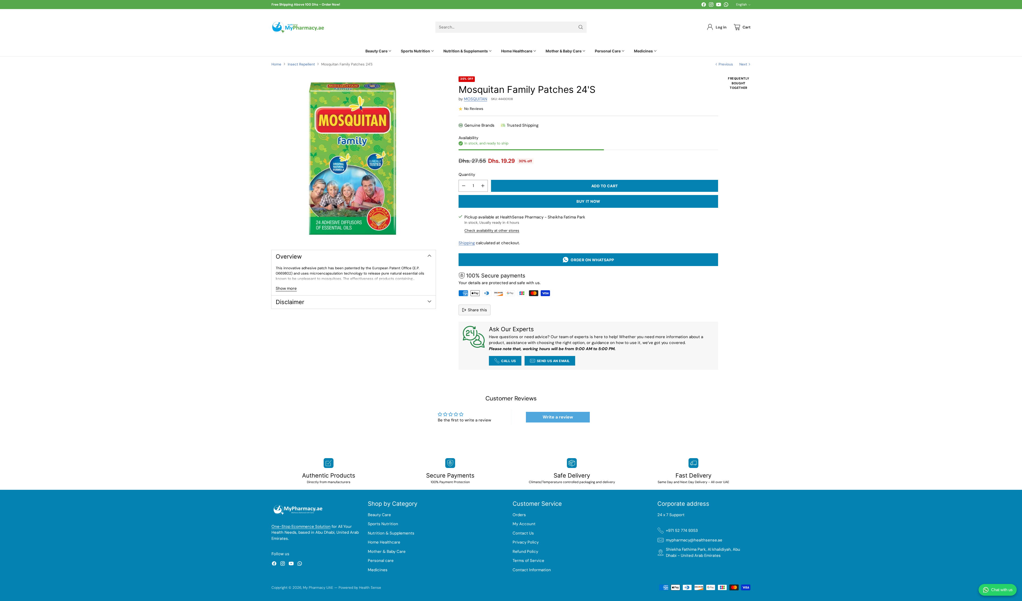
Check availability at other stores (491, 230)
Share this (477, 310)
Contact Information (532, 570)
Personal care (381, 560)
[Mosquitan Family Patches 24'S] (353, 158)
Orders (519, 514)
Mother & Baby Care (387, 551)
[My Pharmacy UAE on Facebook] (703, 5)
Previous (726, 64)
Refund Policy (525, 551)
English (741, 4)
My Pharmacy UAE (318, 587)
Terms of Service (528, 560)
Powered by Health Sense (360, 587)
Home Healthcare (384, 542)
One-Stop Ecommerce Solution (301, 526)
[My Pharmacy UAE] (298, 27)
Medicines (378, 570)
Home (276, 64)
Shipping (467, 243)
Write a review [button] (558, 417)
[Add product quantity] (483, 186)
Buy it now (588, 201)
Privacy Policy (526, 542)
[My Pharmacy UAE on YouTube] (718, 5)
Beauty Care (379, 514)
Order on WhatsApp (591, 260)
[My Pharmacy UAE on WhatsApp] (726, 5)
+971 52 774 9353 (682, 530)
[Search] (581, 27)
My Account (524, 524)
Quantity (467, 174)
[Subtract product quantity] (463, 186)
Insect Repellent (301, 64)
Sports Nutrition (383, 524)
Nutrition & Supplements (391, 533)
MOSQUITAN (475, 99)
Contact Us (523, 533)
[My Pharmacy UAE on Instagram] (711, 5)
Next (743, 64)
